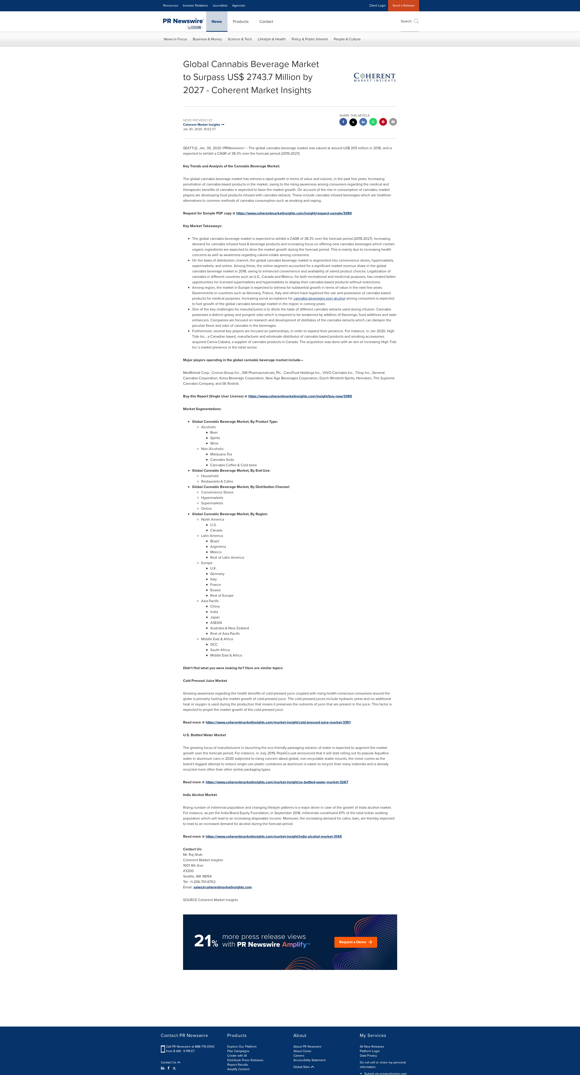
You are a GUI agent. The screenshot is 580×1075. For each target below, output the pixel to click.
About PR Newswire (307, 1046)
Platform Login (370, 1051)
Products (241, 21)
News (217, 21)
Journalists (220, 5)
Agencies (238, 5)
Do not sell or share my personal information (383, 1064)
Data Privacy (368, 1055)
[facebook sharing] (343, 122)
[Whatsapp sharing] (373, 122)
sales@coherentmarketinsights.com (222, 887)
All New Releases (372, 1046)
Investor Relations (195, 5)
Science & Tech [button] (240, 39)
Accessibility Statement (309, 1060)
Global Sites (302, 1067)
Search (406, 21)
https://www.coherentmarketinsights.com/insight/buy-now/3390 (300, 396)
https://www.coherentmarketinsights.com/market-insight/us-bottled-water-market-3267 (277, 782)
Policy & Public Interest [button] (310, 39)
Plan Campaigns (238, 1051)
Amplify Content (238, 1069)
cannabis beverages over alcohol (319, 298)
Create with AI (237, 1055)
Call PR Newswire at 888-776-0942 (190, 1046)
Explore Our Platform (241, 1046)
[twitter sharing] (353, 122)
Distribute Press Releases (245, 1060)
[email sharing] (393, 122)
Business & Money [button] (207, 39)
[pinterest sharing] (383, 122)
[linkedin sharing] (363, 122)
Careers (298, 1055)
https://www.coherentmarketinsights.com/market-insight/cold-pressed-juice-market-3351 (278, 722)
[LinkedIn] (163, 1068)
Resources (170, 5)
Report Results (237, 1064)
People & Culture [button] (347, 39)
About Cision (302, 1051)
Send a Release (404, 5)
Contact (266, 21)
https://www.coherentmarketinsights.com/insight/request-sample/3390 (294, 213)
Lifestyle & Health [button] (272, 39)
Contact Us (169, 1062)
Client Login (377, 5)
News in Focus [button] (175, 39)
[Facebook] (169, 1068)
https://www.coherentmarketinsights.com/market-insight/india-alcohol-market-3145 (274, 836)
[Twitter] (174, 1068)
